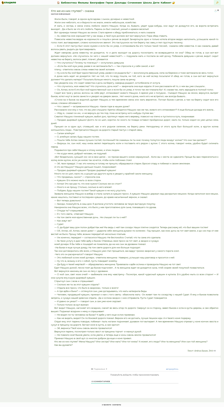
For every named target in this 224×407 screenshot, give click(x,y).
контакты (116, 405)
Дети (156, 2)
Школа (147, 2)
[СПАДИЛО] (8, 2)
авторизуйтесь (172, 369)
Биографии (97, 2)
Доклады (120, 2)
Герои (109, 2)
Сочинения (135, 2)
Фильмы (83, 2)
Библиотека (69, 2)
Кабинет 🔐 (168, 2)
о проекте (106, 405)
